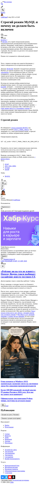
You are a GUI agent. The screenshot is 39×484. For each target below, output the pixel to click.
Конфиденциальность (12, 459)
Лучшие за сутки (7, 414)
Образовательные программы (15, 471)
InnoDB (3, 87)
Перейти (4, 256)
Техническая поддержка (21, 480)
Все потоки (8, 2)
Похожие (16, 414)
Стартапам (8, 473)
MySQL (5, 42)
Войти (7, 425)
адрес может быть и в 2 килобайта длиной (15, 108)
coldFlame (4, 17)
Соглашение (9, 457)
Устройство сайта (11, 450)
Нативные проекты (11, 469)
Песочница (8, 443)
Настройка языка (7, 480)
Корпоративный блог (12, 465)
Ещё (7, 406)
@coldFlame (16, 200)
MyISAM (10, 69)
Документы (9, 455)
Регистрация (9, 427)
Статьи (7, 434)
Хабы (7, 437)
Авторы (7, 441)
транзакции (5, 72)
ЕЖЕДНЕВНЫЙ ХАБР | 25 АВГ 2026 (14, 261)
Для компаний (10, 453)
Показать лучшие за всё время (11, 418)
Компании (8, 439)
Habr (12, 482)
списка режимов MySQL (19, 128)
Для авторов (9, 451)
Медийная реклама (11, 467)
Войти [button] (3, 12)
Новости (8, 436)
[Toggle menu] (1, 2)
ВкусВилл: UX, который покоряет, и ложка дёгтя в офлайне (17, 315)
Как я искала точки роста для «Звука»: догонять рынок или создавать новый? (18, 312)
